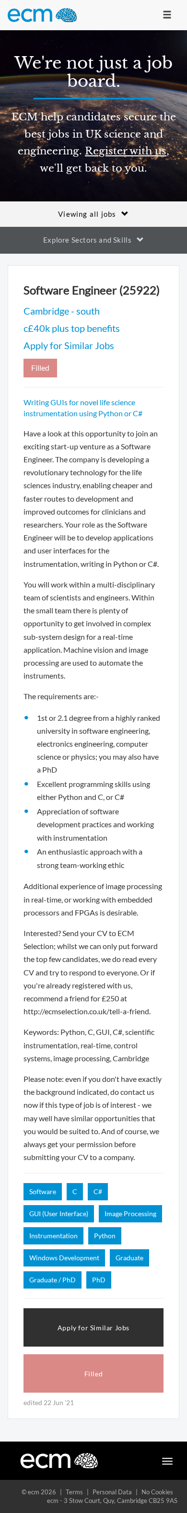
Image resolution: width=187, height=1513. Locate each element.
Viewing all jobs (87, 214)
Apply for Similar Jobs (68, 345)
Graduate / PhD (52, 1280)
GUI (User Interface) (58, 1213)
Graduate (129, 1258)
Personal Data (112, 1492)
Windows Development (64, 1258)
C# (98, 1191)
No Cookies (157, 1492)
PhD (98, 1280)
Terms (74, 1492)
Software (42, 1191)
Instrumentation (53, 1236)
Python (105, 1236)
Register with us (125, 151)
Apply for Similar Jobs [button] (93, 1328)
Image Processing (130, 1213)
